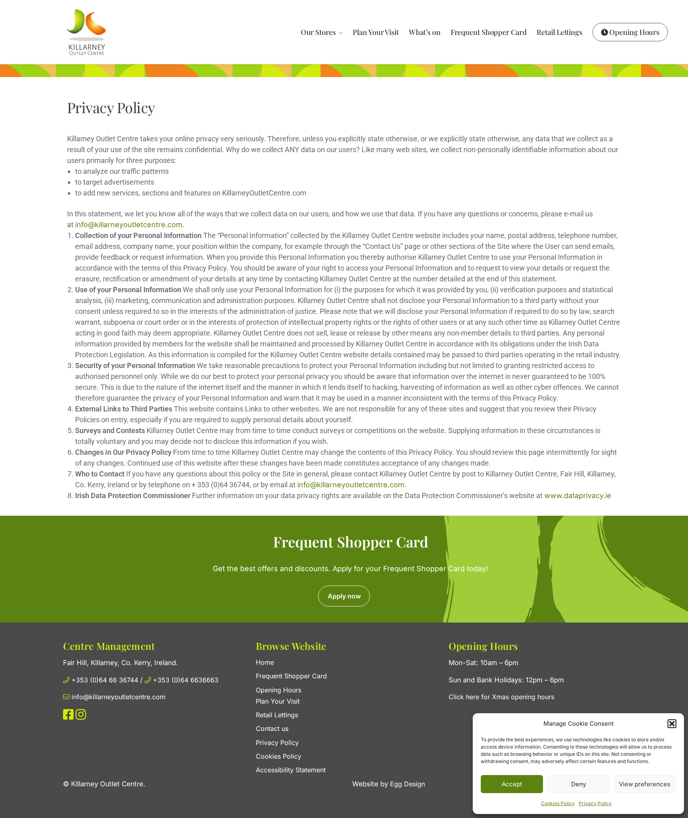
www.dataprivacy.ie (577, 495)
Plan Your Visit (278, 701)
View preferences (644, 784)
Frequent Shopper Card (291, 676)
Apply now (344, 596)
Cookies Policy (558, 803)
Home (265, 662)
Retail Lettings (277, 715)
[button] (672, 724)
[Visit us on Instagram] (81, 716)
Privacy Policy (595, 803)
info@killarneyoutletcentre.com (128, 224)
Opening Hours (278, 690)
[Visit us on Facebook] (68, 716)
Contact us (272, 728)
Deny (578, 784)
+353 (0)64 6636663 (184, 680)
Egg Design (407, 784)
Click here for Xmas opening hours (501, 697)
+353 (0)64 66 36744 (104, 680)
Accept (512, 784)
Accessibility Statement (291, 770)
